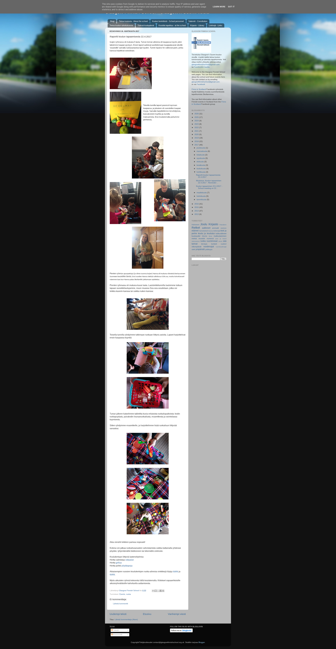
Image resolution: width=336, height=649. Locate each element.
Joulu (203, 224)
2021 (197, 131)
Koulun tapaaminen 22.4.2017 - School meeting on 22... (209, 187)
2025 (197, 117)
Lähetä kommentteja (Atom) (126, 620)
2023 (197, 124)
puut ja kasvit (220, 238)
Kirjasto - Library (197, 25)
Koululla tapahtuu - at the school (172, 25)
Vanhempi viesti (177, 614)
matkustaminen (220, 236)
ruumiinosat (212, 241)
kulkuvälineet (221, 234)
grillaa (119, 563)
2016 (197, 204)
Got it (231, 7)
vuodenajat (208, 246)
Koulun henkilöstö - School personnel (168, 21)
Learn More (219, 7)
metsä (194, 239)
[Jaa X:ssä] (158, 590)
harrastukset (203, 231)
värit (193, 249)
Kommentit (117, 635)
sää (224, 241)
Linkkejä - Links (215, 25)
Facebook (201, 84)
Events (122, 594)
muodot (202, 239)
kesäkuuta (201, 165)
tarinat (194, 244)
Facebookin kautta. (202, 67)
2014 (197, 211)
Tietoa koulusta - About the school (133, 21)
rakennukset (196, 241)
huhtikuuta (201, 172)
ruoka (128, 594)
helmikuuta (201, 196)
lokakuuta (201, 155)
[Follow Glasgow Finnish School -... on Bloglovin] (181, 632)
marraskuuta (202, 151)
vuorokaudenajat (221, 247)
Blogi (112, 21)
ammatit (215, 228)
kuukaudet (196, 236)
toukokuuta (201, 169)
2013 (197, 214)
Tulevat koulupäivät (146, 25)
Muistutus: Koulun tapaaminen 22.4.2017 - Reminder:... (208, 182)
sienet (220, 241)
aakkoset (206, 228)
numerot (210, 239)
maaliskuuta (202, 193)
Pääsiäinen (222, 224)
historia (210, 231)
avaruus (223, 228)
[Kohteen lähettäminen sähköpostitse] (153, 590)
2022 (197, 127)
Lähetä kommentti (120, 604)
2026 (197, 114)
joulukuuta (201, 148)
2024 (197, 121)
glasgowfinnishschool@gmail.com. (206, 82)
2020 (197, 134)
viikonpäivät (196, 247)
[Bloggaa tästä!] (155, 590)
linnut (210, 236)
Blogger (201, 642)
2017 (197, 145)
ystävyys (208, 249)
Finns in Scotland (199, 89)
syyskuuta (201, 158)
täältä (176, 571)
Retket (196, 227)
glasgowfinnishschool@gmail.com (206, 64)
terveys (204, 244)
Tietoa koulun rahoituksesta (121, 25)
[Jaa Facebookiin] (160, 590)
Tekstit (116, 630)
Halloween (195, 225)
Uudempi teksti (118, 614)
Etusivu (147, 614)
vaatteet (223, 244)
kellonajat (216, 231)
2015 (197, 207)
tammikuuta (202, 200)
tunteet (214, 244)
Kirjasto (213, 224)
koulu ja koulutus (206, 233)
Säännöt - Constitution (197, 21)
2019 (197, 138)
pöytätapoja (127, 566)
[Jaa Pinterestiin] (163, 590)
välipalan (129, 560)
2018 (197, 141)
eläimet (195, 230)
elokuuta (200, 162)
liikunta (204, 236)
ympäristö (200, 249)
